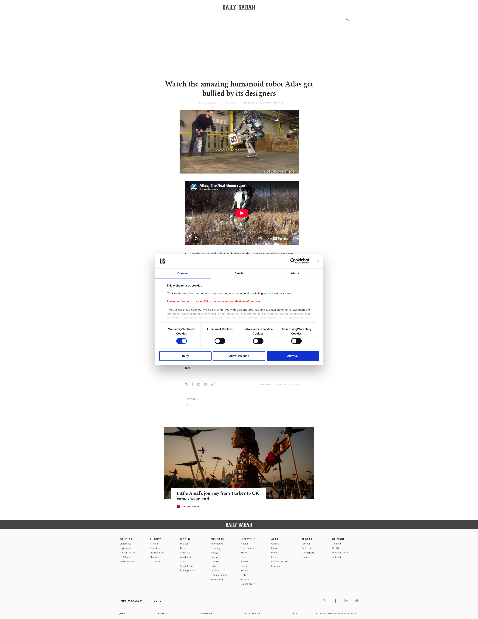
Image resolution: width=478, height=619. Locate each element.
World (185, 539)
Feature (245, 579)
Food (243, 557)
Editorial (336, 557)
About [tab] (295, 273)
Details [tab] (239, 273)
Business (217, 539)
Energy (214, 552)
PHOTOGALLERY (190, 506)
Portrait (275, 557)
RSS (295, 613)
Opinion (338, 539)
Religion (245, 570)
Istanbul (154, 543)
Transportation (219, 575)
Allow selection (239, 356)
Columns (336, 543)
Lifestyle (248, 539)
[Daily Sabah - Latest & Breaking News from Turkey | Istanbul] (239, 7)
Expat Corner (248, 584)
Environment (247, 548)
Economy (215, 548)
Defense (215, 570)
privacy (162, 613)
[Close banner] (317, 261)
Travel (244, 552)
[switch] (220, 341)
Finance (215, 557)
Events (274, 552)
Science (245, 566)
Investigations (157, 552)
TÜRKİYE (156, 539)
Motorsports (308, 552)
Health (244, 543)
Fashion (245, 561)
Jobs (122, 613)
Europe (184, 548)
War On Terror (127, 552)
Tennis (305, 557)
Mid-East (184, 543)
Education (155, 548)
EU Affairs (125, 557)
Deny (185, 356)
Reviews (275, 566)
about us (206, 613)
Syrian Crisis (186, 566)
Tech (213, 566)
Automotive (217, 543)
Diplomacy (125, 543)
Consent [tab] (183, 273)
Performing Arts (279, 561)
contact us (252, 613)
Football (306, 543)
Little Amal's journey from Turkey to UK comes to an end (218, 496)
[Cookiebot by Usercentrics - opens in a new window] (293, 261)
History (245, 575)
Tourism (215, 561)
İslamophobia (187, 570)
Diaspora (155, 561)
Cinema (275, 543)
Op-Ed (335, 548)
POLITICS (126, 539)
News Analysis (127, 561)
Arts (274, 539)
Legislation (125, 548)
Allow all (292, 356)
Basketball (307, 548)
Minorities (155, 557)
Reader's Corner (340, 552)
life (187, 404)
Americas (185, 552)
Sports (307, 539)
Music (274, 548)
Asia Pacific (186, 557)
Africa (183, 561)
